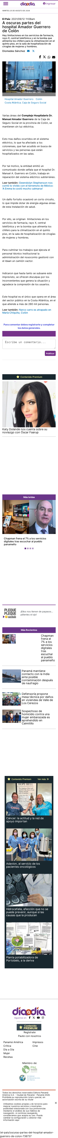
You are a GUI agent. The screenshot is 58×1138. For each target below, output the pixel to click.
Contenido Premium (31, 377)
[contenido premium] (29, 1026)
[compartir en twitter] (44, 57)
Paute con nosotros (29, 1035)
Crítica (7, 1045)
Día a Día (8, 1049)
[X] (33, 1017)
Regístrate (30, 1032)
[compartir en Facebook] (40, 57)
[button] (6, 525)
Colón (39, 99)
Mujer (6, 1053)
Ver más (42, 779)
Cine (35, 1045)
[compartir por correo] (53, 57)
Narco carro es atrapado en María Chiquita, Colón (26, 311)
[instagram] (43, 1017)
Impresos (37, 1042)
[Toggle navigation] (5, 3)
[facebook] (29, 1017)
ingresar (51, 3)
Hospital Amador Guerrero (19, 99)
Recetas (8, 1056)
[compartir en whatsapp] (49, 57)
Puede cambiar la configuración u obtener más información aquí (23, 1117)
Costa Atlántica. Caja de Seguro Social (25, 102)
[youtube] (38, 1017)
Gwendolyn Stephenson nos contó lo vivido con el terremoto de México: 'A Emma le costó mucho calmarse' (27, 185)
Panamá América (13, 1042)
